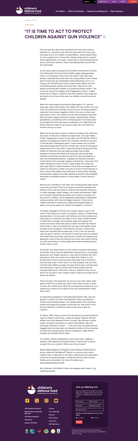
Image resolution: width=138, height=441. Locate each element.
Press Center (53, 418)
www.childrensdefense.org (51, 362)
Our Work (60, 11)
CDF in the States (76, 11)
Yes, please (80, 418)
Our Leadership (54, 411)
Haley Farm (28, 419)
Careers (51, 408)
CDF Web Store (54, 424)
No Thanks (96, 418)
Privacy (79, 434)
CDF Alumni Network (32, 416)
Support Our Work (31, 423)
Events (123, 1)
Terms (73, 434)
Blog (114, 1)
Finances (52, 414)
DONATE (133, 1)
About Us (102, 1)
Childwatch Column (30, 20)
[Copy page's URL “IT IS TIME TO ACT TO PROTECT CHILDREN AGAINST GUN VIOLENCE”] (104, 37)
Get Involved (117, 11)
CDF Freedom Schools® (33, 408)
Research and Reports (97, 11)
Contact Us (52, 421)
